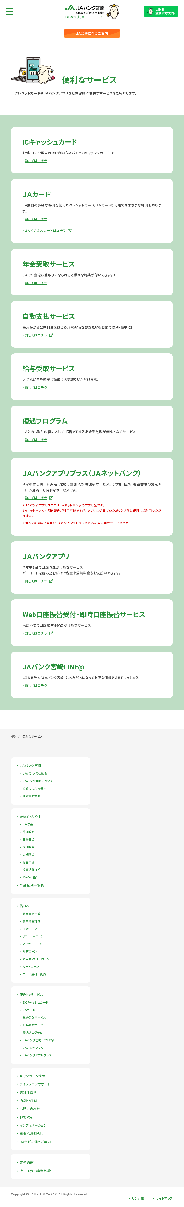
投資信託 (28, 869)
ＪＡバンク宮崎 (30, 766)
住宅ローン (30, 929)
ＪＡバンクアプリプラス (37, 1055)
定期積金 (28, 854)
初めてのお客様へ (34, 788)
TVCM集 (26, 1117)
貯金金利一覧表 (32, 885)
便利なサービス (31, 995)
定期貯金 (28, 847)
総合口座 (28, 862)
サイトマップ (164, 1198)
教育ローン (30, 951)
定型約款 (27, 1163)
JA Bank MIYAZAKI (44, 1194)
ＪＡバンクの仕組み (35, 773)
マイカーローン (32, 944)
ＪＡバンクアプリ (33, 1048)
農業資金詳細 (31, 921)
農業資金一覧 (31, 914)
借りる (24, 906)
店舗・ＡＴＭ (28, 1101)
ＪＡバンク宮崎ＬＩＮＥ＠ (38, 1040)
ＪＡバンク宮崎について (38, 781)
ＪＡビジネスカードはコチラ (45, 231)
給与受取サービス (34, 1025)
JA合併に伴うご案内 (35, 1142)
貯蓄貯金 (28, 839)
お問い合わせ (30, 1109)
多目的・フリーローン (36, 959)
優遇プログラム (32, 1033)
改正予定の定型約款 (35, 1171)
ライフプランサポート (35, 1084)
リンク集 (138, 1198)
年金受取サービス (34, 1017)
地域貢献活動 (31, 796)
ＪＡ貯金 (28, 824)
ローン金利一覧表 (34, 974)
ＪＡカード (29, 1010)
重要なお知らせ (31, 1134)
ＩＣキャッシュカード (35, 1002)
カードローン (31, 966)
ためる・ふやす (30, 817)
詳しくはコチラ (36, 161)
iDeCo (27, 877)
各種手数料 (28, 1093)
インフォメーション (33, 1125)
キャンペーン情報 (32, 1076)
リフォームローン (33, 936)
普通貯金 (28, 832)
